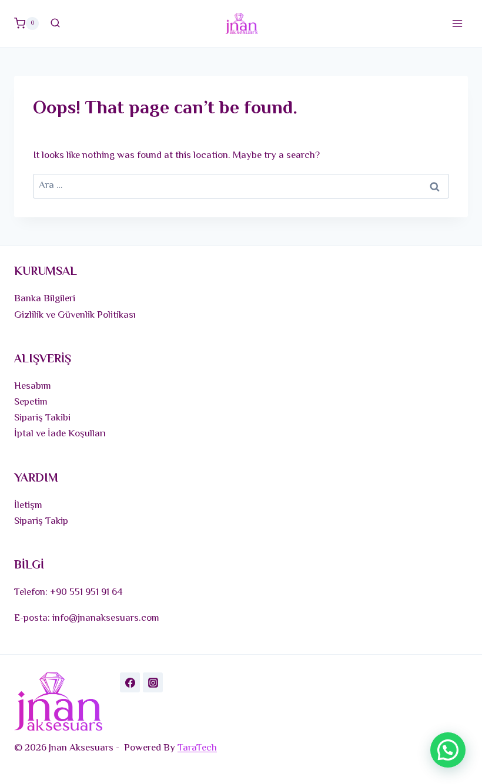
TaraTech (197, 748)
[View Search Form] (55, 23)
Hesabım (32, 386)
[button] (448, 750)
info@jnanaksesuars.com (105, 618)
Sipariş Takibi (42, 418)
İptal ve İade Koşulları (60, 434)
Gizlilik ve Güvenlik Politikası (75, 315)
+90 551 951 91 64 (86, 592)
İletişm (28, 505)
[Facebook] (130, 682)
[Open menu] (457, 23)
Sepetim (31, 402)
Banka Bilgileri (44, 299)
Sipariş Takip (41, 521)
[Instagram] (153, 682)
